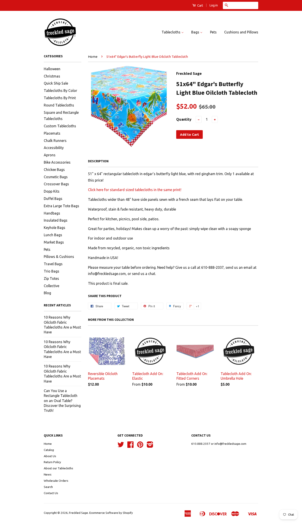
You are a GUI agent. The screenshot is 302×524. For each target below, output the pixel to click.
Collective (51, 286)
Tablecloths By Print (60, 98)
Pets (213, 32)
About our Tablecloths (58, 468)
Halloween (52, 69)
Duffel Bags (53, 199)
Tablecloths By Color (60, 91)
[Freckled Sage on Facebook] (130, 446)
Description (98, 161)
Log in (214, 5)
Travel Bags (53, 264)
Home (92, 56)
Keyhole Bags (54, 228)
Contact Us (51, 493)
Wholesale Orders (56, 480)
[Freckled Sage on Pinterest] (140, 446)
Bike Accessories (57, 162)
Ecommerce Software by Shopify (111, 512)
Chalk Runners (55, 141)
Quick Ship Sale (56, 83)
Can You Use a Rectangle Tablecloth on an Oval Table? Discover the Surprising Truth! (62, 401)
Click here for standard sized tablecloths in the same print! (134, 190)
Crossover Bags (56, 184)
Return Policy (52, 462)
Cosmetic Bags (56, 177)
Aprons (49, 155)
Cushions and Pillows (241, 32)
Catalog (49, 450)
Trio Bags (51, 271)
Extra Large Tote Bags (61, 206)
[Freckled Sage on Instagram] (150, 446)
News (48, 474)
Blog (47, 293)
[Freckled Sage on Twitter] (120, 446)
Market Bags (54, 242)
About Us (50, 456)
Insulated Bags (55, 220)
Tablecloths (171, 32)
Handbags (52, 213)
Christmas (52, 76)
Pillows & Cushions (59, 257)
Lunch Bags (53, 235)
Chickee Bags (54, 170)
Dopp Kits (51, 191)
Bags (195, 32)
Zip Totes (51, 278)
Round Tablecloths (59, 105)
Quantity (183, 119)
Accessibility (54, 148)
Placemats (52, 133)
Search (48, 487)
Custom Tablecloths (60, 126)
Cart (200, 5)
